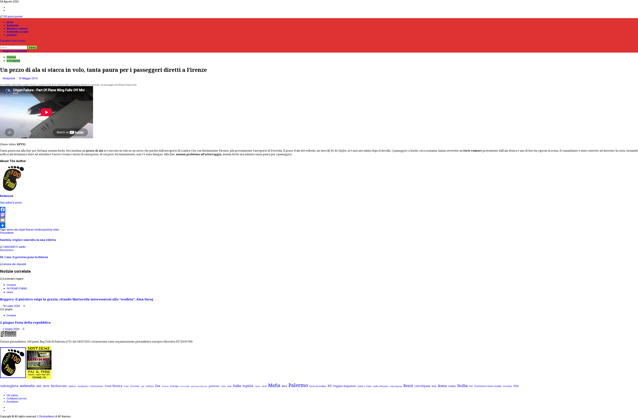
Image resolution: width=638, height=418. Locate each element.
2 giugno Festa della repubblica (25, 322)
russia (452, 386)
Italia (237, 385)
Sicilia (462, 385)
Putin (369, 386)
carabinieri (82, 386)
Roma (442, 385)
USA (516, 386)
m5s (264, 386)
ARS (39, 386)
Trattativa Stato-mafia (488, 386)
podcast (12, 34)
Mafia (274, 385)
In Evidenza (13, 60)
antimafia (27, 385)
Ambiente (13, 25)
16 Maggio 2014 (28, 78)
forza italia (185, 386)
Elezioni (165, 386)
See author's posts (11, 202)
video (56, 229)
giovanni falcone (199, 386)
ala (15, 229)
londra (38, 229)
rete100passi (422, 386)
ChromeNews (46, 416)
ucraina (507, 386)
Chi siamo (12, 395)
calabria (72, 386)
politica (361, 386)
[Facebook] (319, 209)
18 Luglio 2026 (12, 306)
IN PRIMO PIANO (17, 288)
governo (214, 386)
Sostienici (12, 401)
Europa (174, 386)
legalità (248, 386)
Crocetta (134, 386)
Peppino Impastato (344, 386)
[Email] (319, 220)
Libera (258, 386)
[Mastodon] (319, 214)
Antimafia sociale (17, 31)
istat (229, 386)
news (10, 292)
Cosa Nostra (113, 386)
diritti (10, 22)
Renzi (408, 385)
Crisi (126, 386)
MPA (284, 386)
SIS (471, 386)
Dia (157, 386)
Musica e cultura (17, 28)
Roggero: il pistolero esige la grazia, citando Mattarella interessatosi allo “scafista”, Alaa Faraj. (77, 299)
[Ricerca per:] (14, 47)
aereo (10, 229)
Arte (46, 386)
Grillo (223, 386)
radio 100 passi (380, 386)
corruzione (96, 386)
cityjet (21, 229)
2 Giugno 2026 (11, 329)
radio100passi (396, 386)
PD (330, 386)
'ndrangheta (9, 386)
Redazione (9, 78)
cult (142, 386)
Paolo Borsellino (317, 386)
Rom (434, 386)
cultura (150, 386)
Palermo (298, 385)
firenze (30, 229)
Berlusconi (59, 386)
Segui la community (14, 51)
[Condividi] (319, 225)
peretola (47, 229)
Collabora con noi (17, 398)
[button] (1, 43)
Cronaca (11, 57)
